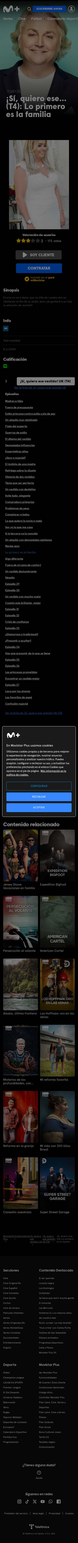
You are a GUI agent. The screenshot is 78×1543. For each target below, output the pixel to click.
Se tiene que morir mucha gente (56, 1298)
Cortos (6, 1303)
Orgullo (7, 1347)
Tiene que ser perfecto (19, 483)
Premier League (12, 1387)
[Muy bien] (38, 240)
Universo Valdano (12, 1397)
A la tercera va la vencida (21, 533)
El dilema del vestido (18, 438)
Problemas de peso (17, 508)
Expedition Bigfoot (53, 884)
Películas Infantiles (13, 1313)
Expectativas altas (16, 451)
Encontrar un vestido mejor (22, 678)
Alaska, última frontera (20, 1013)
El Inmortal (45, 1303)
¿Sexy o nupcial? (15, 457)
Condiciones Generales (51, 1387)
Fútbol (36, 18)
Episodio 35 (12, 659)
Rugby (6, 1412)
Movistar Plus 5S (47, 1352)
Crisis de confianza (17, 621)
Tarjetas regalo (47, 1442)
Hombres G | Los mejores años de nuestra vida (55, 1315)
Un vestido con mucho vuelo (23, 596)
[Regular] (28, 240)
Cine (22, 18)
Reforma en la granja (18, 1146)
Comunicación (47, 1447)
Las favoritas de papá (18, 697)
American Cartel (52, 951)
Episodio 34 (12, 647)
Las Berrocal (46, 1308)
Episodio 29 (12, 583)
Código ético (46, 1392)
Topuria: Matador (12, 1417)
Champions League (13, 1377)
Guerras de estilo (16, 432)
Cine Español (10, 1288)
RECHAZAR (39, 796)
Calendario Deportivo (15, 1432)
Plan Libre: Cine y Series (52, 1412)
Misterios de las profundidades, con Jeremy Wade (17, 1081)
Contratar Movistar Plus (51, 1397)
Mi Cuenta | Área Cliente (52, 1382)
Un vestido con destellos (20, 489)
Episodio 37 (12, 684)
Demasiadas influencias (20, 445)
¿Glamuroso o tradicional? (21, 634)
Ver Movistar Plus (48, 1372)
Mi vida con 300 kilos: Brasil (55, 1147)
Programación (11, 1442)
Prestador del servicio (16, 1513)
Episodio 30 (12, 590)
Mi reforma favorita (54, 1079)
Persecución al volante (19, 951)
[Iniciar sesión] (71, 9)
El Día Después (11, 1392)
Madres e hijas (14, 401)
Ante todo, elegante (17, 495)
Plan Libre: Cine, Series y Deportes (52, 1405)
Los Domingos (46, 1288)
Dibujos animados (48, 1337)
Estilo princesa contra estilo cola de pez (30, 413)
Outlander (44, 1293)
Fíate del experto (16, 426)
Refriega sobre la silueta (20, 470)
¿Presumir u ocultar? (18, 640)
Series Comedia (11, 1332)
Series (8, 18)
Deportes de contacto (15, 1422)
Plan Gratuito (46, 1422)
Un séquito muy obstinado (21, 419)
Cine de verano (11, 1308)
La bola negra (46, 1283)
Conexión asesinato (17, 1212)
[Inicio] (11, 9)
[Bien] (33, 240)
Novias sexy (12, 546)
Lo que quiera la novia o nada (23, 520)
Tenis (6, 1407)
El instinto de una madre (20, 464)
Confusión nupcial (16, 703)
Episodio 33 (12, 628)
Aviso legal (38, 1513)
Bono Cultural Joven (50, 1432)
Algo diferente (14, 558)
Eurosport (8, 1427)
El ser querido (46, 1278)
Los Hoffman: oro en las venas (57, 1015)
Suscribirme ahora (49, 8)
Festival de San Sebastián (52, 1332)
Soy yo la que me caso (19, 527)
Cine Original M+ (12, 1283)
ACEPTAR (39, 807)
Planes (42, 1417)
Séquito (10, 577)
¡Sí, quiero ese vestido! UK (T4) (45, 381)
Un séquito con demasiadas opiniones (28, 539)
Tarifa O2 (44, 1437)
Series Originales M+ (14, 1322)
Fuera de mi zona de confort (23, 565)
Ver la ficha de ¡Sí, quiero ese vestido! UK (40, 387)
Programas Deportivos (51, 1342)
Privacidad (54, 1513)
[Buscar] (29, 9)
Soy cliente (42, 254)
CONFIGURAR (39, 786)
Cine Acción (9, 1298)
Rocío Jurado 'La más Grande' (55, 1322)
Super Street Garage (54, 1212)
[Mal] (23, 240)
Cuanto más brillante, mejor (23, 603)
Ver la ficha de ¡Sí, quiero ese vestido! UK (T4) (33, 713)
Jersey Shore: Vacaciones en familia (19, 886)
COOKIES (69, 1513)
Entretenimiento (12, 1342)
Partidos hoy (10, 1437)
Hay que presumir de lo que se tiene (27, 653)
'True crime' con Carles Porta (55, 1327)
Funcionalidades (48, 1377)
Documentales (11, 1337)
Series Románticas (13, 1327)
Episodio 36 (12, 665)
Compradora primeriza (19, 502)
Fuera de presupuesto (19, 407)
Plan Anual (45, 1427)
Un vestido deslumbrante (21, 571)
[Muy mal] (18, 240)
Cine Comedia (11, 1293)
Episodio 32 (12, 615)
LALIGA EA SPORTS (13, 1382)
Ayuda (39, 1478)
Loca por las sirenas (17, 691)
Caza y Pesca (46, 1347)
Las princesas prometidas (21, 672)
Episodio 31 (12, 609)
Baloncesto (9, 1402)
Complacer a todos (17, 514)
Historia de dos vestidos (20, 476)
